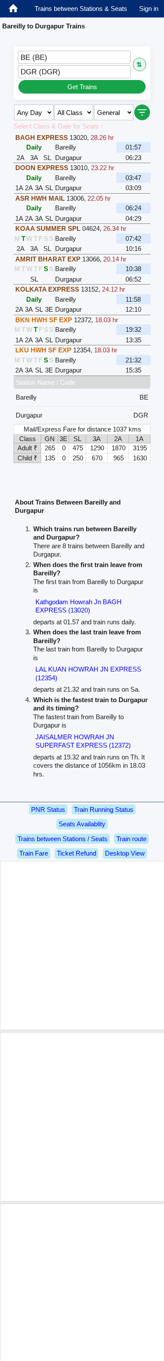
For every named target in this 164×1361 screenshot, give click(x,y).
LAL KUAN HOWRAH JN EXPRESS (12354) (88, 673)
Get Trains (82, 87)
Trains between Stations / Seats (62, 838)
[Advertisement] (82, 945)
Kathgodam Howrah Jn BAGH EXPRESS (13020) (78, 606)
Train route (131, 838)
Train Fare (33, 853)
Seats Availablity (82, 824)
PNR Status (48, 809)
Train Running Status (103, 809)
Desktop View (125, 853)
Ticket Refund (76, 853)
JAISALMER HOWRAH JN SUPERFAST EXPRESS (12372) (83, 741)
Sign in (148, 8)
